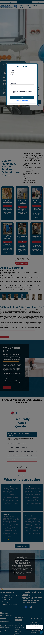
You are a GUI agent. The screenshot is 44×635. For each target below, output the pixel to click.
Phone (11, 79)
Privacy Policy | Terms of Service (22, 100)
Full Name (12, 70)
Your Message (13, 83)
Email (11, 74)
